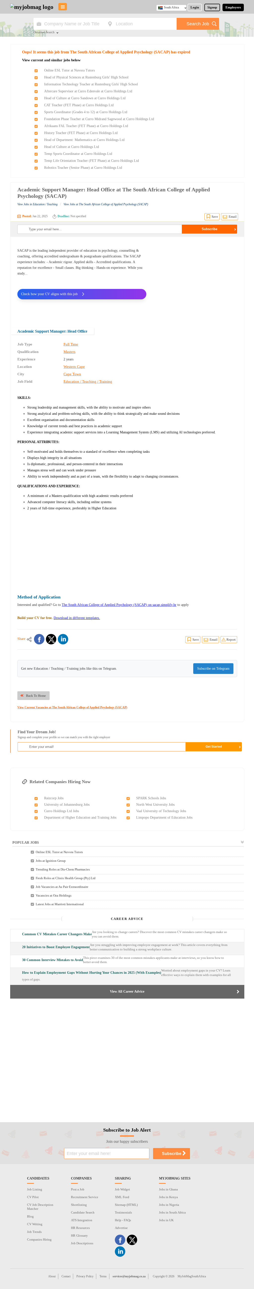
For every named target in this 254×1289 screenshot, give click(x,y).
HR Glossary (79, 1235)
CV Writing (34, 1224)
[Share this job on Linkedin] (63, 639)
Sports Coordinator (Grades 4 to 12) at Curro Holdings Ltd (85, 112)
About (52, 1276)
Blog (30, 1216)
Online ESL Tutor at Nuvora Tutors (69, 70)
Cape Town (72, 374)
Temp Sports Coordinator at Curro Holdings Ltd (78, 154)
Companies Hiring (39, 1239)
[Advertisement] (195, 279)
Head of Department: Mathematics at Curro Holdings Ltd (84, 140)
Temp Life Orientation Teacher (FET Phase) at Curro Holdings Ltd (91, 161)
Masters (69, 352)
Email (233, 216)
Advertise (121, 1228)
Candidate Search (83, 1212)
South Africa (171, 7)
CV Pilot (33, 1197)
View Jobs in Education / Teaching (37, 204)
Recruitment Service (84, 1197)
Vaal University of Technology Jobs (161, 811)
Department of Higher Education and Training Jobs (80, 817)
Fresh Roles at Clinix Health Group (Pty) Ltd (65, 878)
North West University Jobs (155, 804)
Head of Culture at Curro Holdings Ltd (71, 147)
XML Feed (122, 1197)
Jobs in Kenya (168, 1197)
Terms (103, 1276)
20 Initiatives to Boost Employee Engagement (56, 947)
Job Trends (34, 1232)
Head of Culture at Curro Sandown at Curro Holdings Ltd (85, 98)
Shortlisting (79, 1205)
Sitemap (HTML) (126, 1205)
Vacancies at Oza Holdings (53, 895)
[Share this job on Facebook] (39, 639)
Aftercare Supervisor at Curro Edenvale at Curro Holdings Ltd (88, 91)
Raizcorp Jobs (54, 798)
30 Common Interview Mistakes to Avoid (52, 960)
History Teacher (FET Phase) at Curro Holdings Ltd (81, 133)
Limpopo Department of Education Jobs (164, 817)
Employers (233, 7)
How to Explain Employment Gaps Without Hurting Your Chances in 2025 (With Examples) (91, 973)
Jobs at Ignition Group (51, 861)
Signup (212, 7)
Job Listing (34, 1189)
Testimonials (123, 1212)
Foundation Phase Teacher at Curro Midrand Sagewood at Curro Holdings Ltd (99, 119)
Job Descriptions (82, 1243)
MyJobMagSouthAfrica (192, 1276)
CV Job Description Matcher (40, 1207)
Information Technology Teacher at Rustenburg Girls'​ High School (91, 84)
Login (194, 7)
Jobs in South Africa (172, 1212)
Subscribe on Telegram (213, 668)
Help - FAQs (123, 1220)
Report (231, 639)
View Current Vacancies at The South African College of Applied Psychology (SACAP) (72, 707)
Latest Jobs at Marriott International (60, 904)
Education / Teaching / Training (88, 381)
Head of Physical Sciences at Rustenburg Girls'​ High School (86, 77)
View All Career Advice (127, 991)
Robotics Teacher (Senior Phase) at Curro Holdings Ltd (83, 168)
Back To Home (36, 695)
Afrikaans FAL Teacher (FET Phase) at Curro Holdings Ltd (86, 126)
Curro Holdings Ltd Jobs (61, 811)
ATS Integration (81, 1220)
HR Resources (80, 1228)
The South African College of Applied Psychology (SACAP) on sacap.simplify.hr (119, 605)
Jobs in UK (166, 1220)
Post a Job (77, 1189)
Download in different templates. (77, 618)
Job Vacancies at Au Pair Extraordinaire (62, 887)
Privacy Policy (85, 1276)
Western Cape (74, 367)
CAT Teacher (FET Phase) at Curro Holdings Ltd (79, 105)
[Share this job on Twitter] (51, 639)
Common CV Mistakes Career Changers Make (57, 934)
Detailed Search (44, 32)
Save (215, 216)
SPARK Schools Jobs (151, 798)
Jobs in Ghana (168, 1189)
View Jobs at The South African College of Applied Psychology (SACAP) (106, 204)
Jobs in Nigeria (169, 1205)
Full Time (71, 344)
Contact (66, 1276)
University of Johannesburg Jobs (67, 804)
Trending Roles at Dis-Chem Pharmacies (63, 869)
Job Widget (122, 1189)
